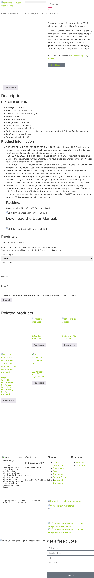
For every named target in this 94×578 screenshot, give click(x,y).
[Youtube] (12, 493)
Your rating (7, 255)
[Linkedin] (19, 493)
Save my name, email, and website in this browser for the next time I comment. (40, 295)
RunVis (51, 58)
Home (3, 13)
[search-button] (50, 8)
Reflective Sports (15, 13)
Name (4, 277)
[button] (35, 2)
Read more (39, 345)
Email (4, 286)
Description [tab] (10, 87)
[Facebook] (5, 493)
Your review (7, 262)
